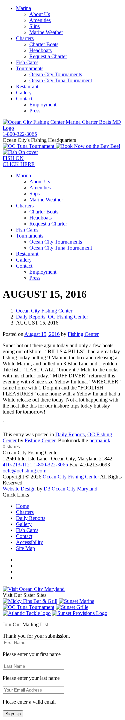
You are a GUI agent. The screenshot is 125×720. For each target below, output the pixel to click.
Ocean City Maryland (74, 488)
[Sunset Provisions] (79, 613)
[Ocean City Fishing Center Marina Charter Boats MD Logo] (62, 128)
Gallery (24, 92)
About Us (39, 14)
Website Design (19, 488)
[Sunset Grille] (72, 607)
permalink (99, 440)
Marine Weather (46, 32)
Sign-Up (13, 713)
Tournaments (29, 68)
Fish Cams (27, 62)
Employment (42, 104)
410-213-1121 (17, 464)
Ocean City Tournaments (55, 74)
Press (34, 110)
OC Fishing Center (68, 317)
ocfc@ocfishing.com (24, 470)
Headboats (40, 50)
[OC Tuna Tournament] (29, 146)
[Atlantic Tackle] (27, 613)
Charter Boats (43, 44)
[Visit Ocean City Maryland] (34, 589)
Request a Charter (48, 56)
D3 (47, 488)
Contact (24, 98)
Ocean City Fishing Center (44, 310)
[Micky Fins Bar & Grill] (30, 601)
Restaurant (27, 86)
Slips (34, 26)
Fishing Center (83, 334)
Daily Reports (30, 317)
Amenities (40, 20)
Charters (25, 38)
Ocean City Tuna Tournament (60, 80)
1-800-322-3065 (51, 464)
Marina (23, 8)
